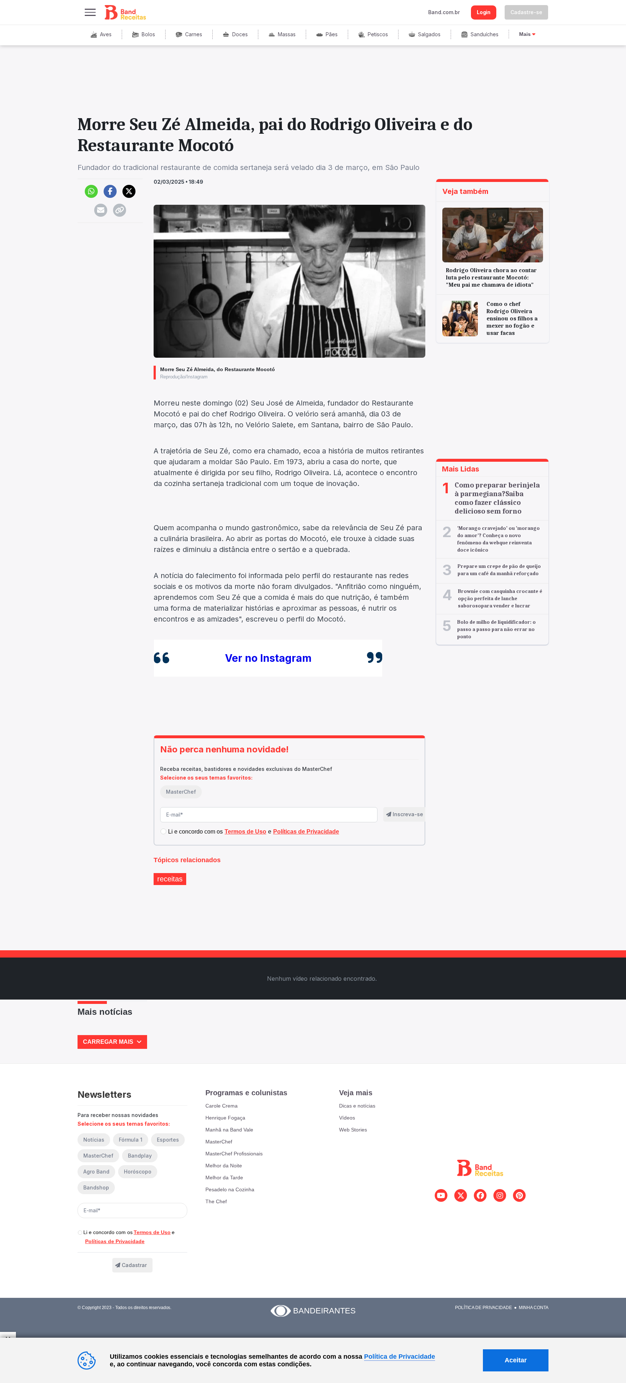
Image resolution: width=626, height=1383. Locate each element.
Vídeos (347, 1118)
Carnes (193, 34)
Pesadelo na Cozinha (229, 1189)
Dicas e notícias (357, 1106)
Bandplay (140, 1155)
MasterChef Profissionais (234, 1153)
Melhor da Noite (223, 1165)
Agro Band (96, 1171)
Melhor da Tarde (224, 1177)
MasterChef (181, 792)
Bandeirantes (324, 1310)
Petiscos (378, 34)
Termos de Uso (152, 1232)
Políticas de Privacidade (115, 1241)
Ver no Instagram (268, 658)
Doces (240, 34)
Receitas (170, 879)
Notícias (93, 1140)
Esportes (168, 1140)
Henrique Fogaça (225, 1118)
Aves (106, 34)
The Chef (216, 1201)
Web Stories (353, 1130)
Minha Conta (533, 1307)
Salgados (429, 34)
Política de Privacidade (483, 1307)
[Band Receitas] (126, 12)
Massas (287, 34)
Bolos (148, 34)
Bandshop (96, 1187)
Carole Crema (221, 1106)
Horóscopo (137, 1171)
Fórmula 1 (130, 1140)
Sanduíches (484, 34)
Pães (332, 34)
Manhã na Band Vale (229, 1130)
